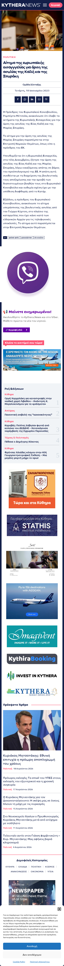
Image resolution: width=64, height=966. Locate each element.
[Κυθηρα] (21, 5)
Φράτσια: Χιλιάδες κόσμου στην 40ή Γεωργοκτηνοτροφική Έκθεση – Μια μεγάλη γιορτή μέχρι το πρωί (26, 455)
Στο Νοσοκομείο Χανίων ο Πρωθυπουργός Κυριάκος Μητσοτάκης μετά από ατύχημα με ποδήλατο (31, 820)
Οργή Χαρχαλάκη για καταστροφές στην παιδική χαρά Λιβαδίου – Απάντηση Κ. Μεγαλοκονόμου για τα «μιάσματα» (28, 401)
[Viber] (46, 99)
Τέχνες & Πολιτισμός (17, 437)
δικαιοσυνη (26, 238)
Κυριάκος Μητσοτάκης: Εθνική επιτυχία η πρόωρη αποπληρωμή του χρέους (29, 759)
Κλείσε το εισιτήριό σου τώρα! (23, 342)
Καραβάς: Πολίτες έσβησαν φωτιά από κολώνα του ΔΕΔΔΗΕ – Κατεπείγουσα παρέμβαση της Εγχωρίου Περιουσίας (27, 428)
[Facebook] (18, 99)
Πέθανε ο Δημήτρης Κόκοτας (22, 441)
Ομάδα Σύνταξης (32, 84)
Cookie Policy (19, 962)
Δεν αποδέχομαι (32, 954)
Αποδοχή (32, 946)
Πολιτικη (9, 57)
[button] (59, 909)
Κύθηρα (9, 394)
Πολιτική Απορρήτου (40, 962)
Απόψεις (10, 410)
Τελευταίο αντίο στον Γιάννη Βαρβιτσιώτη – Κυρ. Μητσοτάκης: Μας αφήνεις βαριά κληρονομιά (31, 839)
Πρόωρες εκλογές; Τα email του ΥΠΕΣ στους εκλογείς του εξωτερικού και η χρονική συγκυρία (32, 781)
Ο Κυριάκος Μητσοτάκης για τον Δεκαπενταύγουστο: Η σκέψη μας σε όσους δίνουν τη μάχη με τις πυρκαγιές (31, 801)
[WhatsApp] (25, 99)
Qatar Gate (14, 238)
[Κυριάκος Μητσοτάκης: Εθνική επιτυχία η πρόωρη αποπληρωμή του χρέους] (32, 730)
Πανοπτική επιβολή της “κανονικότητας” (28, 414)
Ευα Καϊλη (39, 238)
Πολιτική (7, 768)
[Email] (39, 99)
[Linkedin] (32, 99)
